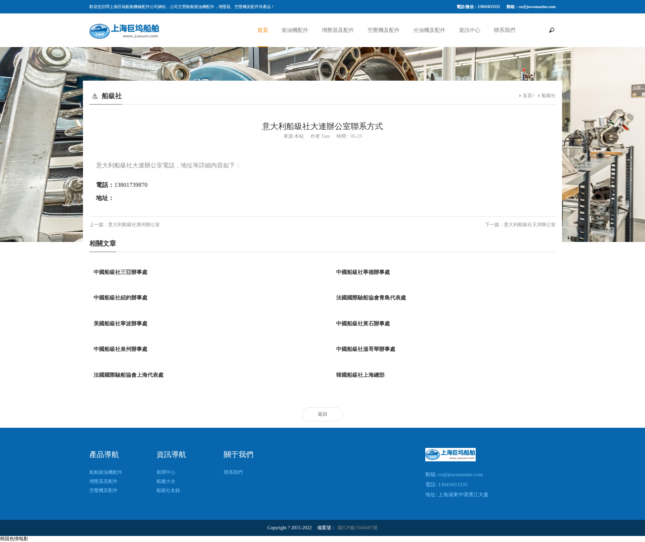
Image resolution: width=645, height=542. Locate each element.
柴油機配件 (295, 30)
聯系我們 (504, 30)
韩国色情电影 (14, 538)
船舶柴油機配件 (105, 472)
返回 (322, 414)
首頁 (262, 30)
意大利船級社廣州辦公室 (134, 224)
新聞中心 (166, 472)
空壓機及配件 (384, 30)
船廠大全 (166, 481)
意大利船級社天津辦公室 (530, 224)
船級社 (549, 95)
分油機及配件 (429, 30)
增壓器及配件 (338, 30)
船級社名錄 (168, 490)
